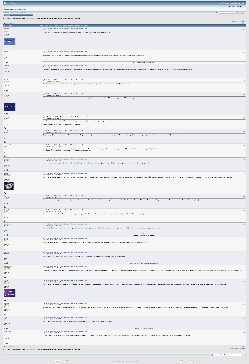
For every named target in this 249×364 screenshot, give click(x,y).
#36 (244, 267)
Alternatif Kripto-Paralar (33, 18)
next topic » (242, 21)
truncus (6, 280)
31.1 (22, 12)
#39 (244, 318)
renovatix (6, 28)
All (13, 23)
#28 (244, 145)
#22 (244, 52)
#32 (244, 210)
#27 (244, 131)
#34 (244, 239)
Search (16, 15)
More (30, 15)
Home (7, 15)
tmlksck (6, 51)
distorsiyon (7, 117)
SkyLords (7, 196)
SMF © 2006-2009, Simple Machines (130, 361)
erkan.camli (7, 331)
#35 (244, 253)
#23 (244, 66)
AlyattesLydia (8, 266)
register (24, 9)
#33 (244, 224)
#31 (244, 196)
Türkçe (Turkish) (20, 18)
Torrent (25, 12)
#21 (244, 29)
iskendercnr (7, 224)
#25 (244, 94)
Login (20, 15)
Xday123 (6, 210)
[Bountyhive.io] (7, 62)
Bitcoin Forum (7, 18)
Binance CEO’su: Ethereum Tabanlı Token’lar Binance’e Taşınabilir (61, 18)
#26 (244, 117)
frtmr (5, 94)
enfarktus (6, 65)
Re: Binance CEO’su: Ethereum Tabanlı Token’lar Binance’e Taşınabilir (67, 28)
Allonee (6, 238)
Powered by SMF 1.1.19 (115, 361)
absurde (6, 159)
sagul (5, 317)
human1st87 (7, 145)
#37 (244, 281)
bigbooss (6, 303)
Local (13, 18)
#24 (244, 80)
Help (12, 15)
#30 (244, 173)
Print (243, 23)
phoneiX (6, 252)
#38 (244, 304)
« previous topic (233, 21)
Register (25, 15)
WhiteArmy (7, 80)
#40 (244, 332)
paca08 (6, 131)
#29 (244, 159)
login (18, 9)
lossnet (6, 173)
